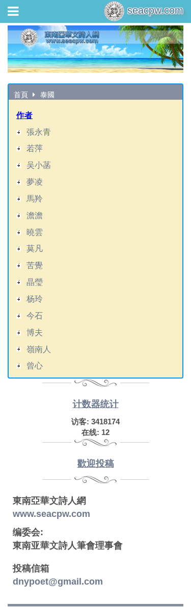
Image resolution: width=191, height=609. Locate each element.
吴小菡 (38, 165)
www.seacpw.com (51, 514)
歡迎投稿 (95, 463)
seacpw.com (153, 10)
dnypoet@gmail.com (58, 581)
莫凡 (34, 248)
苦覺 (34, 265)
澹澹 (34, 215)
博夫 (34, 332)
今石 (34, 315)
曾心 (34, 365)
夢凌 (34, 182)
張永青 (38, 132)
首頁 (21, 95)
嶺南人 (38, 349)
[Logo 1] (95, 49)
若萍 (34, 148)
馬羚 (34, 198)
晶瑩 (34, 282)
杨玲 (34, 299)
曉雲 (34, 232)
